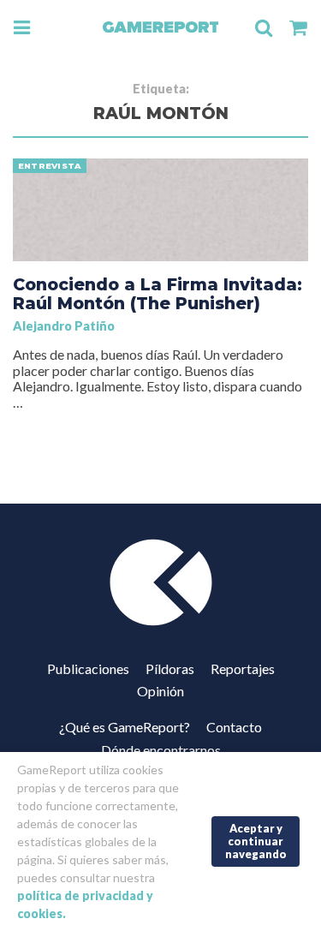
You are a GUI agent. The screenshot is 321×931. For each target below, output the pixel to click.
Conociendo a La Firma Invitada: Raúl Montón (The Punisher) (157, 293)
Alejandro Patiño (64, 326)
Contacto (234, 727)
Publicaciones (88, 668)
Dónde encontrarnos (161, 750)
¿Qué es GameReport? (124, 727)
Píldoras (170, 668)
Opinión (160, 691)
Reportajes (243, 668)
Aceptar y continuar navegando (256, 840)
